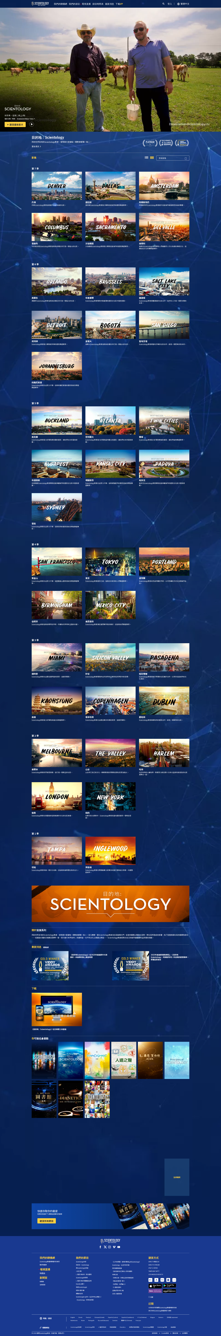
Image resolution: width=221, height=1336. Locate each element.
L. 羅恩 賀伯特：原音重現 (84, 1274)
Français (138, 1320)
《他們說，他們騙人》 (119, 1284)
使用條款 (154, 1333)
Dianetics (122, 1327)
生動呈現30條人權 (118, 1290)
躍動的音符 (79, 1293)
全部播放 (176, 1177)
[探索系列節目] (44, 1060)
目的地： (82, 1265)
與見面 (82, 1268)
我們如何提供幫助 (134, 1327)
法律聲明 (185, 1333)
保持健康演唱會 (117, 1268)
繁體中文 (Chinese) (126, 1320)
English (73, 1317)
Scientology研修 (90, 1327)
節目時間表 (98, 4)
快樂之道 (115, 1274)
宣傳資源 (42, 1285)
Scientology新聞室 (148, 1327)
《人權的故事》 (117, 1287)
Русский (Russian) (103, 1320)
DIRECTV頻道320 (153, 1262)
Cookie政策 (165, 1333)
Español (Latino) (113, 1317)
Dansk (80, 1317)
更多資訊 (35, 146)
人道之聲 (78, 1271)
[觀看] (176, 1060)
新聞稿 (42, 1281)
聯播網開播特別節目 (50, 1261)
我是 (81, 1287)
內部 (81, 1262)
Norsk (83, 1320)
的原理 (82, 1278)
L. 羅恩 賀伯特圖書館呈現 (84, 1281)
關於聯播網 (43, 1265)
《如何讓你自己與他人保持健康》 (122, 1271)
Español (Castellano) (128, 1317)
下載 (119, 4)
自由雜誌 (173, 1327)
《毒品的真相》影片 (118, 1281)
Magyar (152, 1317)
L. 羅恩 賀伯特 (102, 1327)
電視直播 (86, 4)
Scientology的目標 (76, 1327)
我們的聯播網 (60, 4)
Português (91, 1320)
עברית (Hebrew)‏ (142, 1317)
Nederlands (74, 1320)
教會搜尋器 (113, 1327)
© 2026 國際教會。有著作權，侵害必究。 (48, 1333)
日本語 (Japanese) (172, 1317)
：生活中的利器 (120, 1265)
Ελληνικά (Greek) (99, 1317)
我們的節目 (74, 4)
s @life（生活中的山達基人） (89, 1297)
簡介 (80, 1284)
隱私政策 (175, 1333)
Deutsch (88, 1317)
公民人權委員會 (117, 1294)
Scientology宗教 (162, 1327)
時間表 (42, 1273)
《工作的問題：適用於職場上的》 (126, 1262)
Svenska (114, 1320)
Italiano (160, 1317)
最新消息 (109, 4)
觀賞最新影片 (16, 124)
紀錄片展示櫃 (80, 1290)
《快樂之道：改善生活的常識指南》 (123, 1278)
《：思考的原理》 (85, 1300)
